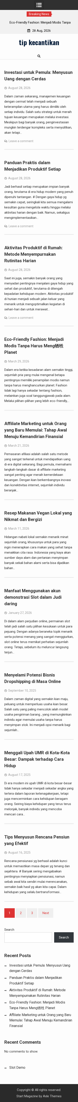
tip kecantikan (39, 42)
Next (45, 913)
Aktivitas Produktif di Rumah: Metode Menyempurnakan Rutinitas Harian (33, 254)
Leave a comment (21, 141)
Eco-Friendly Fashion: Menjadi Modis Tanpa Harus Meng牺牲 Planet (34, 346)
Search (9, 930)
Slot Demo (17, 1067)
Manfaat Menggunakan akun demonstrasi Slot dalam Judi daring (33, 597)
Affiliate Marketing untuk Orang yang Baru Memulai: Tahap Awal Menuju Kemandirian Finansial (35, 430)
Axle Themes (52, 1096)
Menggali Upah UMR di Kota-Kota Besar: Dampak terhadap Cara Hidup (37, 759)
